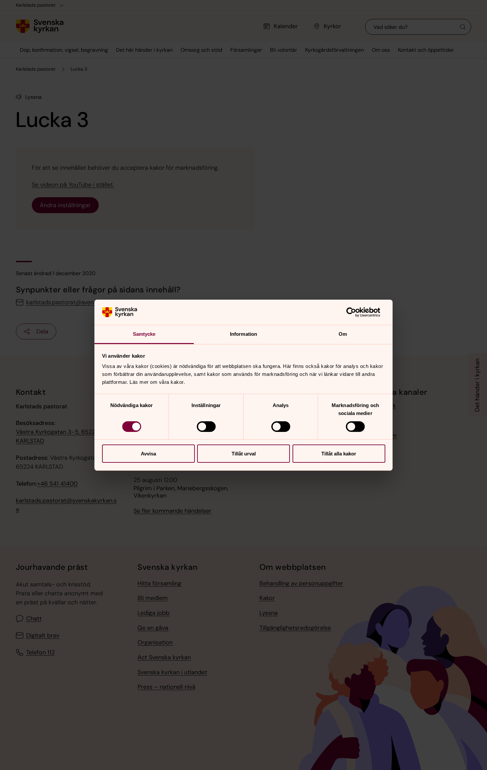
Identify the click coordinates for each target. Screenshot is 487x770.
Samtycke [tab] (144, 334)
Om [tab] (343, 334)
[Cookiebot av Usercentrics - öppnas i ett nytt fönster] (356, 312)
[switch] (206, 426)
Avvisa (148, 453)
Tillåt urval (244, 453)
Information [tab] (243, 334)
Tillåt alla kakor (338, 453)
